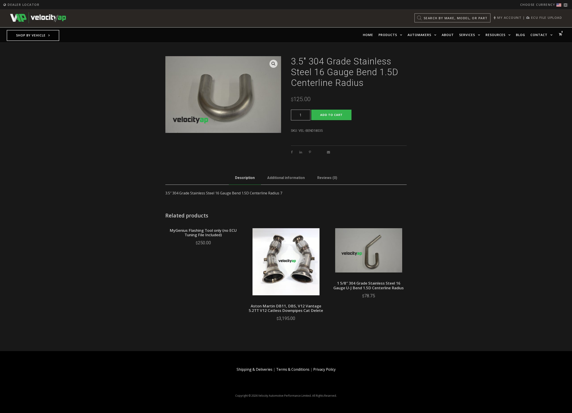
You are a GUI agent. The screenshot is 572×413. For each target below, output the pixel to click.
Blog (520, 35)
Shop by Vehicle (31, 35)
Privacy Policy (324, 369)
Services (467, 35)
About (448, 35)
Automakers (419, 35)
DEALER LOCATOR (22, 4)
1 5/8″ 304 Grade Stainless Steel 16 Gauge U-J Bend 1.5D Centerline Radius (368, 285)
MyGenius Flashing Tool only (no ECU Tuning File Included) (203, 232)
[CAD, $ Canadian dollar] (565, 4)
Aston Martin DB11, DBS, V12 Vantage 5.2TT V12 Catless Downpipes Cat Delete (286, 308)
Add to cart (331, 115)
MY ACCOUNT (509, 17)
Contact (538, 35)
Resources (495, 35)
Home (368, 35)
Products (388, 35)
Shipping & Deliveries (254, 369)
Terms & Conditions (292, 369)
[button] (273, 64)
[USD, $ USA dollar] (558, 4)
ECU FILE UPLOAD (546, 17)
